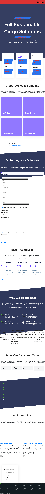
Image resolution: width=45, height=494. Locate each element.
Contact (16, 490)
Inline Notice (6, 443)
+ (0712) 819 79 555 (4, 488)
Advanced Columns (32, 443)
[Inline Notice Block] (11, 434)
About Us (26, 46)
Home (16, 485)
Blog (16, 489)
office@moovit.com (4, 489)
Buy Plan (3, 279)
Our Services (20, 46)
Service (16, 488)
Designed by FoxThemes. (5, 493)
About (16, 486)
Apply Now (3, 242)
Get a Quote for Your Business (15, 145)
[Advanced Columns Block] (34, 434)
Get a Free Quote (22, 310)
